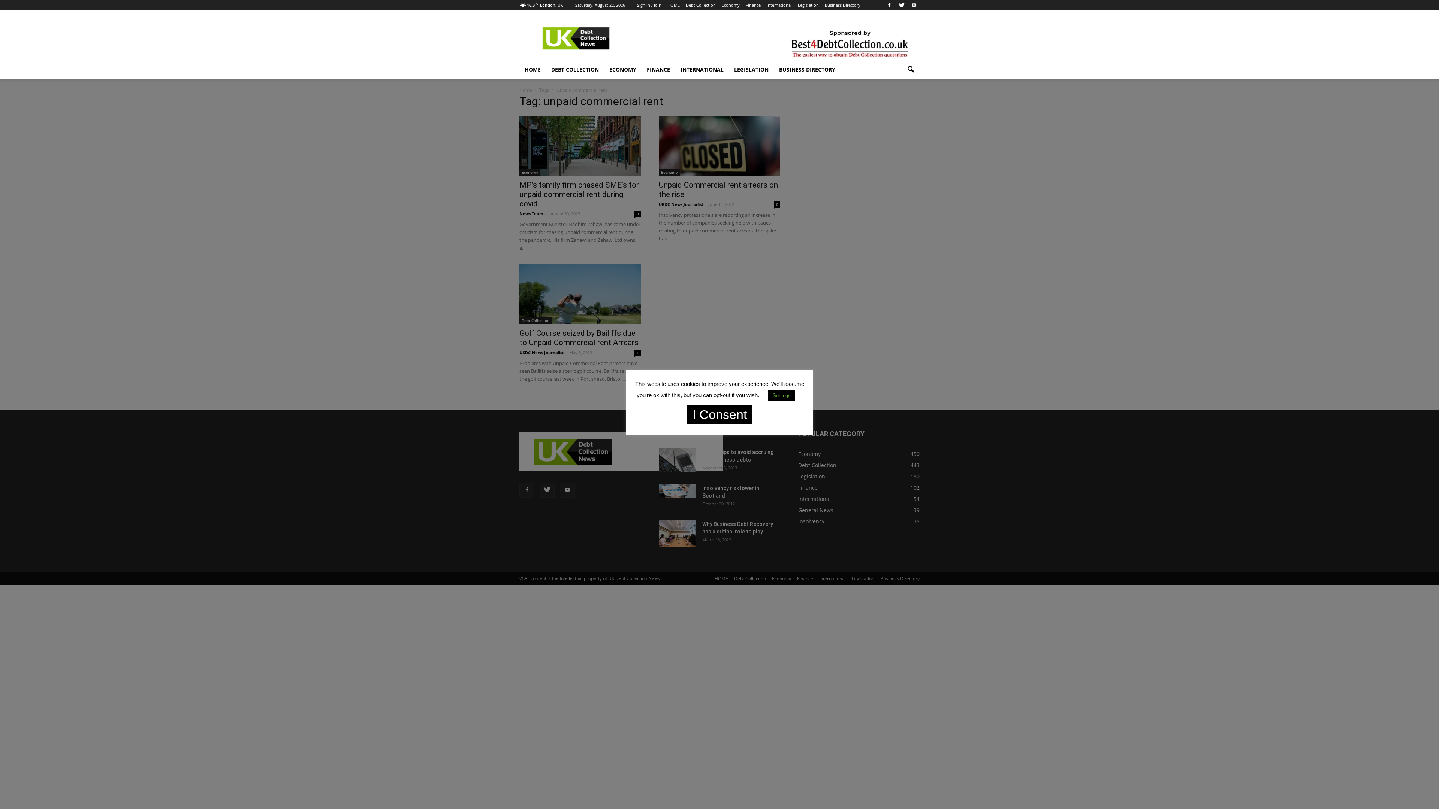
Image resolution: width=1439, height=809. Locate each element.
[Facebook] (889, 5)
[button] (911, 70)
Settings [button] (782, 395)
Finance (753, 5)
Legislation (808, 5)
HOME (673, 5)
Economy (731, 5)
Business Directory (842, 5)
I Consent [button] (720, 414)
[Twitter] (901, 5)
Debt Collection (701, 5)
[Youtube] (914, 5)
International (779, 5)
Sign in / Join (649, 5)
